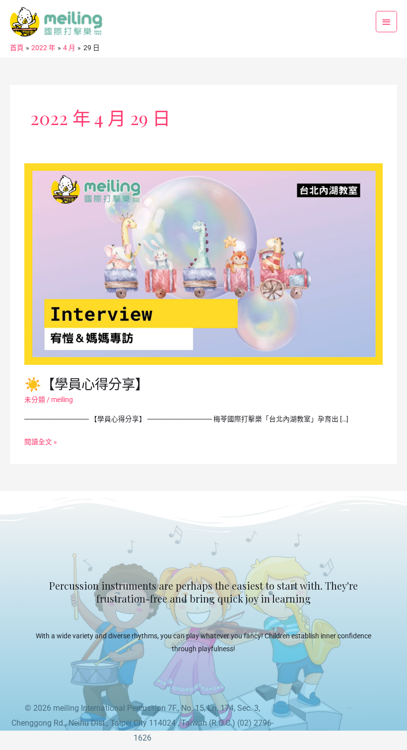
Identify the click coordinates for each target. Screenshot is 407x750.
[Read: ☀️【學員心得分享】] (203, 263)
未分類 (34, 400)
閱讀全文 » (40, 441)
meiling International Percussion (109, 708)
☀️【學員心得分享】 (86, 383)
